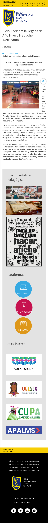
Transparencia (23, 498)
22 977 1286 (34, 464)
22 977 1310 (34, 467)
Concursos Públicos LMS (8, 450)
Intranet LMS (8, 5)
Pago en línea (22, 502)
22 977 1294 (34, 461)
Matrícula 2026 (9, 2)
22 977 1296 (19, 461)
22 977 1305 (19, 464)
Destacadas (14, 53)
